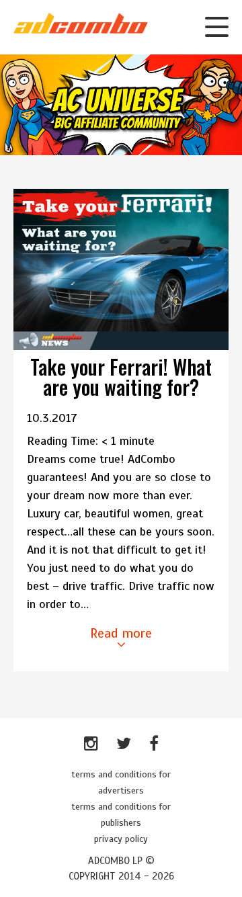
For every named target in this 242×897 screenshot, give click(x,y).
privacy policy (121, 839)
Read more (121, 633)
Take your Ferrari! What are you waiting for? (121, 376)
